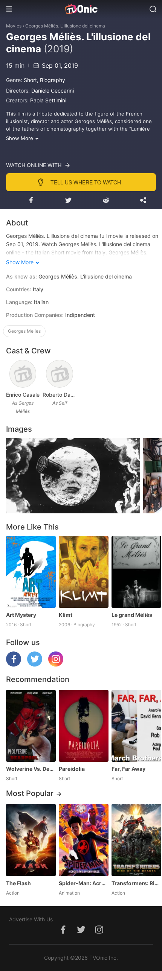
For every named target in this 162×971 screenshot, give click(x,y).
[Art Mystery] (31, 572)
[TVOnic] (81, 9)
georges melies (24, 331)
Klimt (65, 615)
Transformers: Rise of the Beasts (136, 883)
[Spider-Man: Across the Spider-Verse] (84, 840)
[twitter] (34, 664)
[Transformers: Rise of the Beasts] (136, 840)
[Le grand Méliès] (136, 572)
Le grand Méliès (132, 615)
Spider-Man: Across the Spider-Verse (84, 883)
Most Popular (29, 793)
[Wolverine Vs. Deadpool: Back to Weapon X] (31, 726)
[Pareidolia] (84, 726)
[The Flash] (31, 840)
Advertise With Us (31, 919)
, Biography (51, 80)
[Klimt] (84, 572)
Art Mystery (21, 615)
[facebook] (13, 664)
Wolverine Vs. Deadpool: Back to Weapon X (31, 769)
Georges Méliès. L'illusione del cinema (65, 26)
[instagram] (55, 664)
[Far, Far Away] (136, 726)
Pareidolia (72, 769)
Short (30, 80)
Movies (13, 26)
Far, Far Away (128, 769)
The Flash (18, 883)
